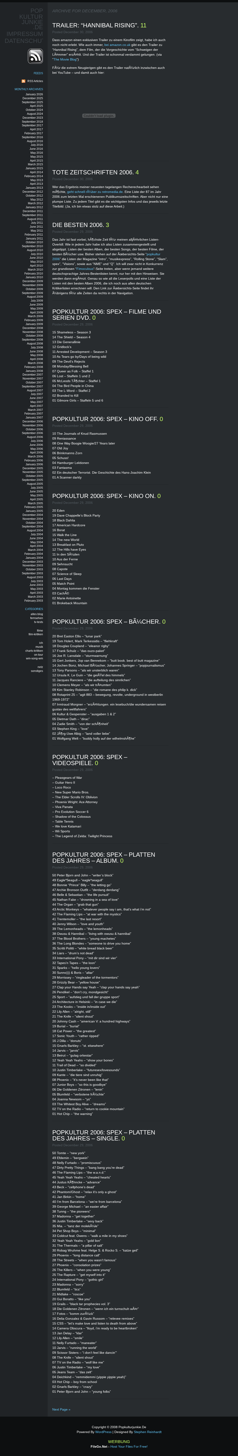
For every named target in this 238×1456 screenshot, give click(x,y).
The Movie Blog (64, 59)
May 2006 (36, 448)
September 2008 (32, 339)
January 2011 (34, 238)
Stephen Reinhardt (148, 1432)
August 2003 (35, 577)
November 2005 (33, 472)
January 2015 (34, 168)
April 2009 (36, 312)
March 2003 (35, 596)
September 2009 (32, 293)
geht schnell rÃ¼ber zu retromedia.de (95, 192)
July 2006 (37, 441)
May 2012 (36, 199)
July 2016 (37, 145)
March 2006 (35, 456)
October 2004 (34, 522)
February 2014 (33, 176)
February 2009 (33, 320)
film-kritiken (36, 634)
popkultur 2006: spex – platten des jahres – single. (103, 1135)
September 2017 (32, 125)
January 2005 (34, 511)
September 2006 (32, 433)
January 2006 (34, 464)
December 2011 (33, 211)
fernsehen (36, 618)
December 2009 (33, 281)
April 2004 (36, 546)
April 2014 (36, 172)
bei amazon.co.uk (117, 45)
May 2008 (36, 355)
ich (41, 643)
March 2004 (35, 550)
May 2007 (36, 402)
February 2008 (33, 367)
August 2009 (35, 296)
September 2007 (32, 386)
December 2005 (33, 468)
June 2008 (36, 351)
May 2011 (37, 230)
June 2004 (36, 538)
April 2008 (36, 359)
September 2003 (32, 573)
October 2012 (34, 195)
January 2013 (34, 187)
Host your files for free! (129, 1446)
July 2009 (37, 300)
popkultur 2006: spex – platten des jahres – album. (103, 857)
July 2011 (37, 222)
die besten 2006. (79, 224)
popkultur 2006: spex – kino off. (106, 418)
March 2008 (35, 363)
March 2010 (35, 269)
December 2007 (33, 374)
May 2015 (36, 156)
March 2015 (35, 164)
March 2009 (35, 316)
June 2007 (36, 398)
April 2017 (36, 129)
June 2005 (36, 491)
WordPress (103, 1432)
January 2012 (34, 207)
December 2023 (33, 117)
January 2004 (34, 557)
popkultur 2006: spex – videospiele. (89, 760)
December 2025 (33, 98)
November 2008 (33, 332)
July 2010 (37, 254)
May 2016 (36, 152)
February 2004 (33, 554)
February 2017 (33, 133)
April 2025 (36, 106)
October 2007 (34, 382)
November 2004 (33, 518)
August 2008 (35, 343)
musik (39, 646)
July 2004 (37, 534)
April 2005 (36, 499)
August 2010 (35, 250)
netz (40, 667)
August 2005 (35, 483)
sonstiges (37, 671)
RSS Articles (35, 81)
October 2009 (34, 289)
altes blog (37, 614)
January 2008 (34, 371)
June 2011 (36, 226)
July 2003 (37, 581)
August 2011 (35, 219)
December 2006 (33, 421)
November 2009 (33, 285)
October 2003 (34, 569)
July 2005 (37, 487)
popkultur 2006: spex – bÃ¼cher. (107, 621)
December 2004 (33, 515)
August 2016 (35, 141)
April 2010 (36, 265)
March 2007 (35, 410)
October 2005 (34, 476)
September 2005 (32, 480)
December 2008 (33, 328)
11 (143, 25)
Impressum (25, 33)
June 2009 (36, 304)
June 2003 (36, 585)
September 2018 (32, 121)
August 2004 (35, 530)
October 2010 (34, 242)
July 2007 (37, 394)
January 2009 (34, 324)
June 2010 (36, 257)
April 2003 (36, 592)
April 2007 (36, 406)
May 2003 (36, 589)
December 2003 (33, 561)
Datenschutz (27, 40)
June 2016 (36, 148)
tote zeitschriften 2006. (94, 172)
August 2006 (35, 437)
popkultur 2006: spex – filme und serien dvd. (106, 314)
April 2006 (36, 452)
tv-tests (38, 622)
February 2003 (33, 600)
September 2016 (32, 137)
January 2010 (34, 277)
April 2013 (36, 183)
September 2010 (32, 246)
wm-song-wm (34, 658)
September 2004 (32, 526)
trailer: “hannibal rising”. (96, 25)
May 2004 (36, 542)
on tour (38, 654)
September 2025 (32, 102)
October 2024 (34, 110)
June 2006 (36, 445)
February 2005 (33, 507)
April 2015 (36, 160)
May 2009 (36, 308)
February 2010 (33, 273)
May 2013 (36, 180)
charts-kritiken (34, 650)
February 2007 (33, 413)
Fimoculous (84, 269)
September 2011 (32, 215)
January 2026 (34, 94)
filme (40, 630)
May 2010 (36, 261)
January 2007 (34, 417)
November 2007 (33, 378)
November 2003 (33, 565)
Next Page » (61, 1409)
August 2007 (35, 390)
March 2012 (35, 203)
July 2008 (37, 347)
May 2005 (36, 495)
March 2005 (35, 503)
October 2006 (34, 429)
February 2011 (34, 234)
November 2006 (33, 425)
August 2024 (35, 113)
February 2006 (33, 460)
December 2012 (33, 191)
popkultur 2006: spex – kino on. (104, 495)
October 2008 (34, 335)
